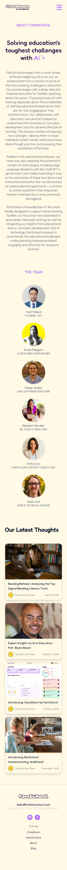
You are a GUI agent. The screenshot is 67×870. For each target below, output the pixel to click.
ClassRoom (33, 832)
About (33, 843)
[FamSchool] (17, 7)
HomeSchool (33, 837)
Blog (33, 848)
